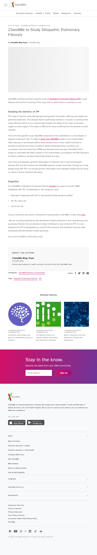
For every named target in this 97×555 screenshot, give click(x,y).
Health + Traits (43, 13)
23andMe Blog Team (18, 42)
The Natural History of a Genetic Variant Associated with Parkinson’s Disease (47, 337)
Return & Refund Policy (17, 468)
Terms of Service (14, 508)
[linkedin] (83, 273)
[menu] (7, 5)
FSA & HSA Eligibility (16, 472)
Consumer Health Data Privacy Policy (22, 518)
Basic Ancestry (14, 441)
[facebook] (75, 273)
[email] (87, 273)
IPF (40, 278)
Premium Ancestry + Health (19, 446)
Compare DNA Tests (16, 455)
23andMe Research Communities (31, 273)
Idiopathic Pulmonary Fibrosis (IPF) (65, 99)
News (56, 13)
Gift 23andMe (13, 459)
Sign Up (64, 373)
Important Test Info (16, 505)
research (52, 186)
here (83, 214)
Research (66, 13)
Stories (77, 13)
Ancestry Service (24, 13)
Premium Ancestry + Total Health (21, 450)
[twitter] (79, 273)
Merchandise (13, 463)
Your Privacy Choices (16, 515)
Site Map (11, 522)
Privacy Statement (15, 512)
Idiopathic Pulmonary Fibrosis (25, 278)
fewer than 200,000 (49, 139)
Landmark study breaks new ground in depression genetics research (20, 337)
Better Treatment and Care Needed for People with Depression (74, 337)
